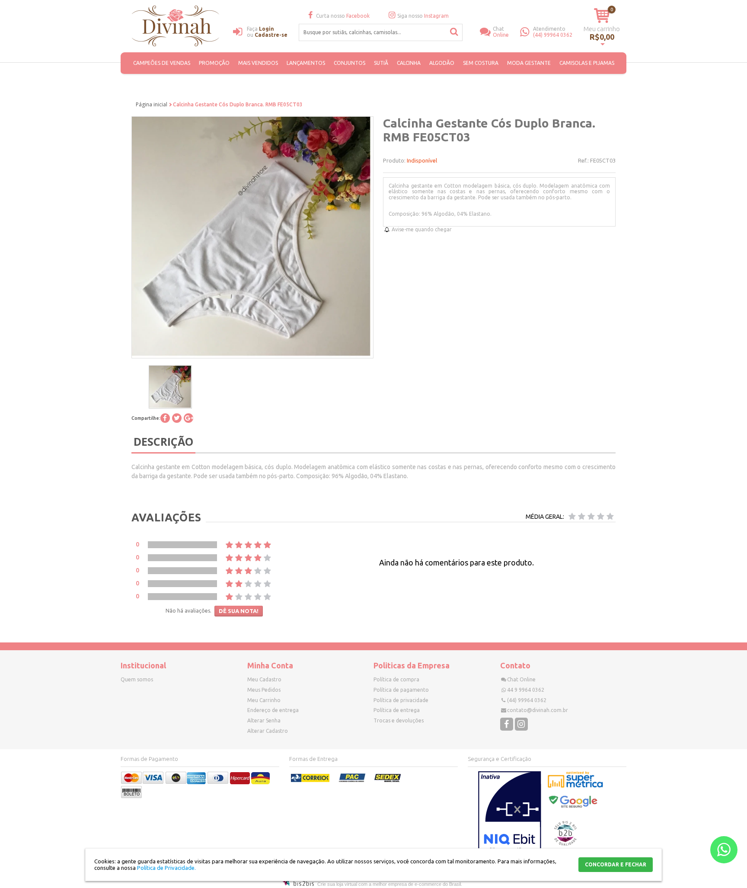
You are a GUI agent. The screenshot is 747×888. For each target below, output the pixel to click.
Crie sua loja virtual (337, 884)
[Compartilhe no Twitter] (177, 418)
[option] (170, 387)
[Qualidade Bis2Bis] (565, 843)
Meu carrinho (602, 28)
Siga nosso (423, 16)
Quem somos (137, 679)
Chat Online (521, 679)
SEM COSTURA (480, 63)
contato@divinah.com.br (537, 710)
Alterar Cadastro (267, 731)
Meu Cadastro (264, 679)
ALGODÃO (441, 63)
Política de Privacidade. (166, 868)
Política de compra (396, 679)
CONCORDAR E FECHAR (615, 864)
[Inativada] (509, 814)
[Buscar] (454, 32)
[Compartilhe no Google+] (188, 418)
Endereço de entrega (273, 710)
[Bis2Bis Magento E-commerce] (298, 884)
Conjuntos (349, 63)
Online (501, 32)
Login (266, 29)
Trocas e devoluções (399, 720)
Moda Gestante (529, 63)
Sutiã (381, 63)
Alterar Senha (264, 720)
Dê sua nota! (239, 611)
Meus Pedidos (264, 690)
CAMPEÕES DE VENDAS (161, 63)
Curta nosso (343, 16)
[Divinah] (177, 27)
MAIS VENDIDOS (258, 63)
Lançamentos (306, 63)
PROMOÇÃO (214, 63)
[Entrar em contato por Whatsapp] (723, 849)
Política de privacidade (401, 700)
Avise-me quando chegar (422, 229)
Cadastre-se (271, 35)
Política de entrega (397, 710)
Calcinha (409, 63)
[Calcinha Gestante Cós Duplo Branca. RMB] (170, 387)
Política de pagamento (401, 690)
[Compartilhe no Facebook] (165, 418)
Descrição (163, 441)
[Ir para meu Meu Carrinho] (602, 15)
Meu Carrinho (264, 700)
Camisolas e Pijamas (586, 63)
